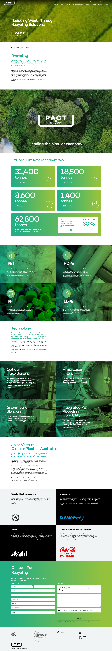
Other (62, 590)
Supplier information (60, 632)
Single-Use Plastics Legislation (39, 640)
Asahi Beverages (25, 76)
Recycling (67, 4)
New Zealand (81, 638)
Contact (102, 1)
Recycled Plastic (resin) (66, 589)
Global (80, 637)
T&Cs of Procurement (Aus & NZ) (40, 637)
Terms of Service (88, 621)
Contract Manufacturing (77, 4)
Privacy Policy (80, 621)
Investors (93, 4)
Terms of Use (36, 633)
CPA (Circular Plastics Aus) (89, 589)
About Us (100, 4)
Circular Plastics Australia (21, 75)
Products (87, 4)
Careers (106, 4)
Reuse (61, 4)
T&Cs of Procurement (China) (39, 638)
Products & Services (19, 47)
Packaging (56, 4)
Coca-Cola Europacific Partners (39, 76)
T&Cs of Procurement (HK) (38, 639)
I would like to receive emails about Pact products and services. (76, 610)
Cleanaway (18, 76)
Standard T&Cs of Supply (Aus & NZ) (40, 634)
